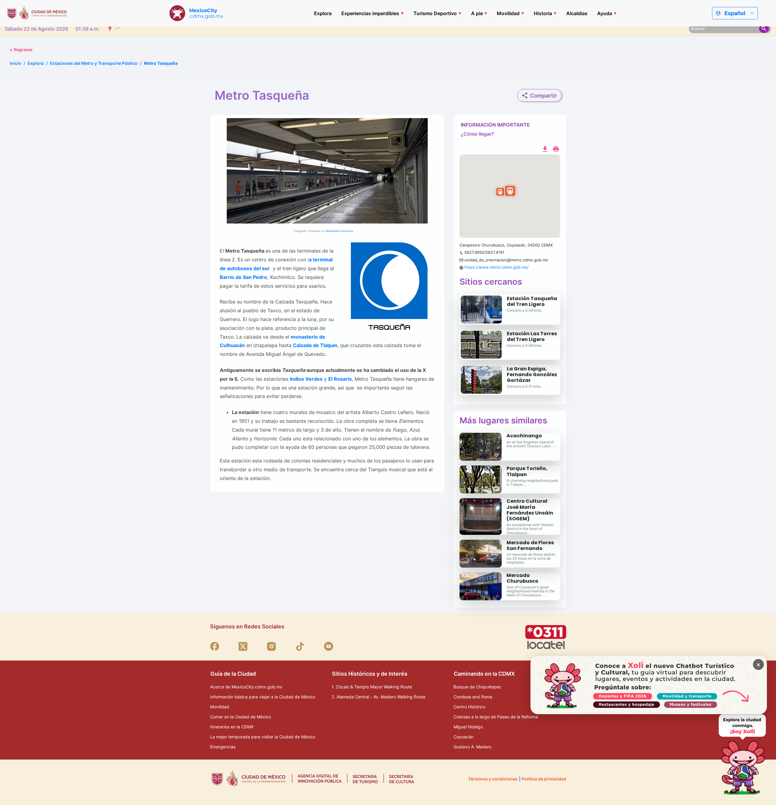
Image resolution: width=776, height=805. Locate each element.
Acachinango (524, 435)
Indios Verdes (306, 379)
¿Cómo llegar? (477, 134)
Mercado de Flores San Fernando (530, 545)
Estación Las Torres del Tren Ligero (532, 336)
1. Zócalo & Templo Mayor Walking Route (372, 686)
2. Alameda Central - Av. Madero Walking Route (378, 696)
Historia (543, 13)
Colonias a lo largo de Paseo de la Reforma (495, 716)
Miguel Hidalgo (468, 726)
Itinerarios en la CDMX (232, 726)
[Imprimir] (556, 148)
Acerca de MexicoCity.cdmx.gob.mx (246, 686)
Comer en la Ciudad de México (240, 716)
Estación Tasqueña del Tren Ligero (532, 301)
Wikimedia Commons (339, 231)
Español (734, 13)
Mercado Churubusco (522, 578)
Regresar (21, 49)
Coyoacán (463, 736)
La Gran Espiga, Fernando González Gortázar (532, 374)
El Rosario (340, 379)
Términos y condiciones (493, 778)
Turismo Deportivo (435, 13)
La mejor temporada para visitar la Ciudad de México (262, 736)
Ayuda (604, 13)
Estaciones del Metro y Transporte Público (94, 63)
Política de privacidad (544, 778)
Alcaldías (576, 13)
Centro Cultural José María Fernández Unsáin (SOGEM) (530, 510)
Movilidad (508, 13)
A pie (477, 13)
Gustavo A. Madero (472, 746)
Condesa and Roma (472, 696)
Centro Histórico (469, 706)
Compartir (543, 95)
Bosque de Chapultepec (477, 686)
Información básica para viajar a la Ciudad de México (262, 696)
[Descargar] (545, 148)
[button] (510, 196)
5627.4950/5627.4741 (484, 252)
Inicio (15, 63)
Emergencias (223, 746)
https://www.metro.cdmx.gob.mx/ (496, 267)
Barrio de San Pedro (243, 277)
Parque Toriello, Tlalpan (527, 471)
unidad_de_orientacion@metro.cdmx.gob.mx (506, 259)
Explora (323, 13)
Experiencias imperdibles (370, 13)
